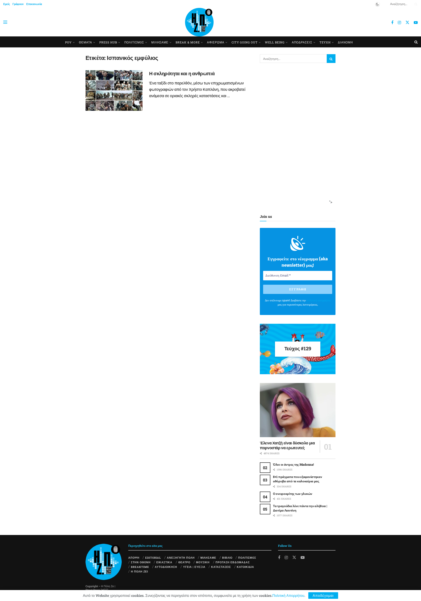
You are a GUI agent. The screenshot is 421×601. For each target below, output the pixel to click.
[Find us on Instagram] (399, 23)
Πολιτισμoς (134, 42)
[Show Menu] (5, 22)
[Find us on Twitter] (407, 22)
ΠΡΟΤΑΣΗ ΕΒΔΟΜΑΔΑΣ (233, 562)
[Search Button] (415, 4)
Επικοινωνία (34, 4)
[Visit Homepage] (199, 22)
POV (68, 42)
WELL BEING (275, 42)
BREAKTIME (140, 567)
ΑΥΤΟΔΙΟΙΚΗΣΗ (166, 567)
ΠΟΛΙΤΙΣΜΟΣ (247, 557)
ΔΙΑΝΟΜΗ (345, 42)
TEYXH (325, 42)
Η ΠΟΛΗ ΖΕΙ (139, 571)
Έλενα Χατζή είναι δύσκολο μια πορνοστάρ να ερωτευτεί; (287, 445)
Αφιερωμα (215, 42)
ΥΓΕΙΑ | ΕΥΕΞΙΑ (194, 567)
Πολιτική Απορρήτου (288, 595)
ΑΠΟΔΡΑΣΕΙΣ (302, 42)
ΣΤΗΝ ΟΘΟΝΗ (141, 562)
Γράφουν (18, 4)
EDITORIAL (153, 557)
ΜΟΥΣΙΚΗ (203, 562)
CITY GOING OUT (245, 42)
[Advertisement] (296, 137)
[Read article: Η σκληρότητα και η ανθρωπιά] (114, 90)
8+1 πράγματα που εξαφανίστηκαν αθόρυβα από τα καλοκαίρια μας (297, 479)
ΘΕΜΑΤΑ (85, 42)
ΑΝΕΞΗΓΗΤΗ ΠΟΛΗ (181, 557)
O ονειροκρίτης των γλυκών (292, 494)
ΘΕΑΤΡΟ (184, 562)
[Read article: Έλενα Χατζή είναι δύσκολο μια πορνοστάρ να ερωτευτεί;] (297, 410)
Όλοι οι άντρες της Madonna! (293, 464)
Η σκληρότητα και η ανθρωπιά (182, 73)
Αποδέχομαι (323, 595)
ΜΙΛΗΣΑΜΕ (159, 42)
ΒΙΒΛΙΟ (227, 557)
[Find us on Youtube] (416, 23)
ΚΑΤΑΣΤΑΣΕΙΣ (221, 567)
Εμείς (6, 4)
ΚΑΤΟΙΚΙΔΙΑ (245, 567)
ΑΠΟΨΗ (133, 557)
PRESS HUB (108, 42)
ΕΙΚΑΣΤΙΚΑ (164, 562)
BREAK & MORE (188, 42)
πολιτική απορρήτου (318, 300)
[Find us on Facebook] (392, 23)
